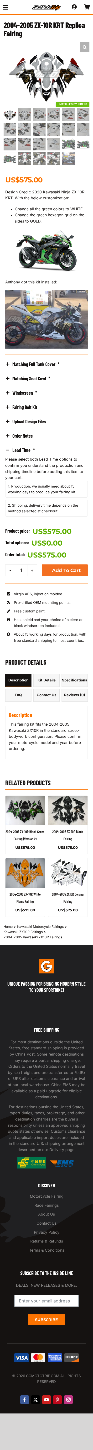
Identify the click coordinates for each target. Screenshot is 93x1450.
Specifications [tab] (74, 680)
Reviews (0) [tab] (74, 695)
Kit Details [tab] (46, 680)
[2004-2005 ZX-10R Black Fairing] (68, 810)
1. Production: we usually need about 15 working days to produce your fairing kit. (42, 489)
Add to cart (66, 570)
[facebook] (24, 1399)
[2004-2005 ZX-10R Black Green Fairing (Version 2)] (25, 810)
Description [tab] (18, 680)
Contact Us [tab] (46, 695)
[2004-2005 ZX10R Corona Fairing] (68, 873)
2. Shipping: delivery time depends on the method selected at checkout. (43, 508)
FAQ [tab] (18, 695)
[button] (84, 47)
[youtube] (46, 1399)
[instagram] (68, 1399)
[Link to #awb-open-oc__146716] (13, 7)
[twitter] (35, 1399)
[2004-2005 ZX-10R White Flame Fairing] (25, 873)
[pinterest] (57, 1399)
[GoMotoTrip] (46, 6)
